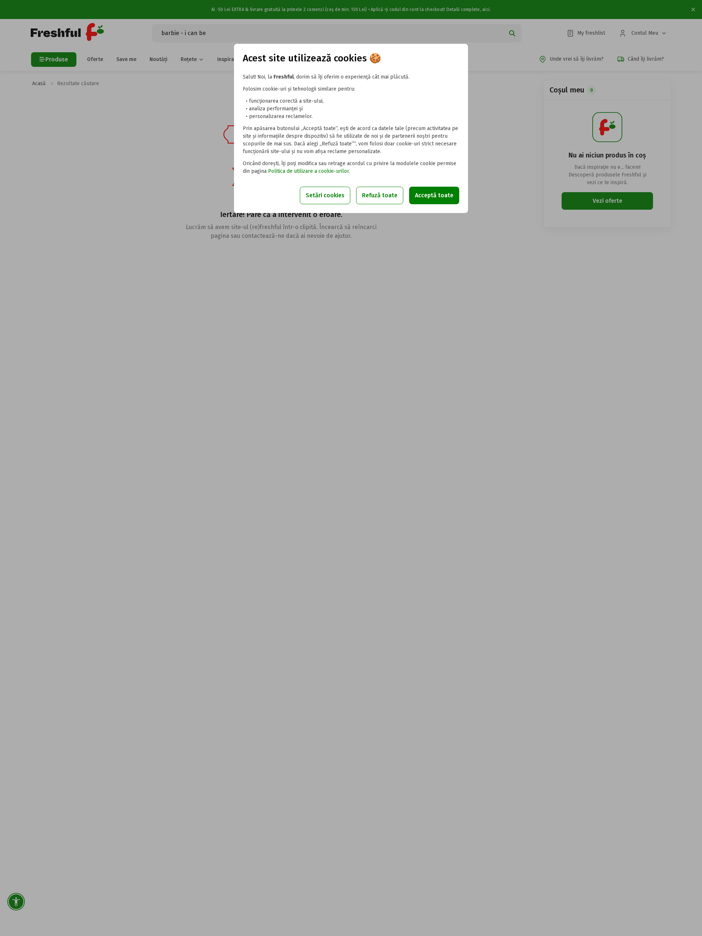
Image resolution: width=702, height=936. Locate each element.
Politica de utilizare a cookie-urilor (308, 171)
